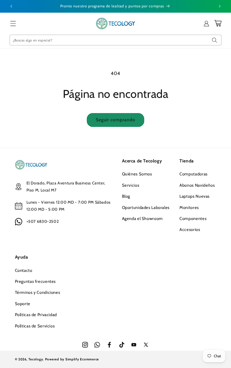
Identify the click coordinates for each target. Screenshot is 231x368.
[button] (13, 23)
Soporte (22, 303)
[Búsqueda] (214, 40)
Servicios (130, 185)
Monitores (189, 207)
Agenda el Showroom (142, 218)
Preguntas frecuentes (35, 281)
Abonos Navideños (197, 185)
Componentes (192, 218)
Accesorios (189, 229)
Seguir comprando (116, 119)
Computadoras (193, 174)
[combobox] (115, 40)
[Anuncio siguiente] (220, 6)
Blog (126, 196)
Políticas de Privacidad (36, 314)
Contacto (23, 270)
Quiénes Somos (137, 174)
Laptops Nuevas (194, 196)
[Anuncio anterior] (11, 6)
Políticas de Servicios (35, 326)
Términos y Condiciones (37, 292)
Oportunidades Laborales (146, 207)
